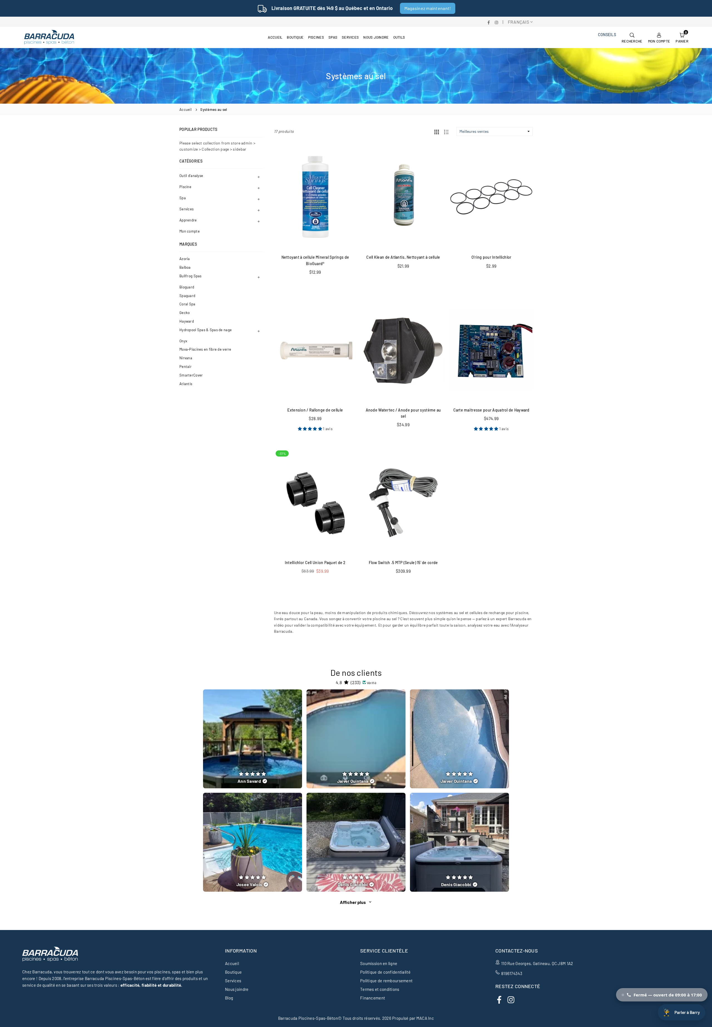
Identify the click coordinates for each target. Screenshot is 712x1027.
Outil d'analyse (191, 175)
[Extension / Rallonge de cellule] (315, 349)
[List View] (446, 131)
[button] (682, 37)
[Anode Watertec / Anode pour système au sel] (403, 349)
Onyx (183, 341)
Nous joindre (376, 37)
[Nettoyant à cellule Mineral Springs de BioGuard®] (315, 197)
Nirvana (185, 358)
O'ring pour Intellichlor (491, 257)
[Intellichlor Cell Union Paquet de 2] (315, 502)
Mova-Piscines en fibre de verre (205, 349)
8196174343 (511, 973)
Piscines (316, 37)
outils (399, 37)
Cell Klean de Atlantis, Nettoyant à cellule (403, 257)
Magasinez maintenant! (427, 8)
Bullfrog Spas (190, 276)
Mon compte (189, 231)
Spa (182, 198)
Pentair (185, 366)
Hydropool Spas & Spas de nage (205, 330)
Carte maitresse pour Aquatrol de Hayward (491, 410)
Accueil (275, 37)
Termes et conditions (379, 989)
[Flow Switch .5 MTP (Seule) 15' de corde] (403, 502)
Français (518, 21)
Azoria (184, 258)
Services (350, 37)
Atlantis (185, 384)
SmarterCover (191, 375)
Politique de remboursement (386, 980)
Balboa (185, 267)
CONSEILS (607, 34)
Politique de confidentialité (385, 971)
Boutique (295, 37)
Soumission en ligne (378, 963)
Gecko (184, 312)
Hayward (186, 321)
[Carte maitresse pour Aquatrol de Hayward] (491, 349)
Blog (229, 997)
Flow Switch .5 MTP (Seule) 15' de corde (403, 562)
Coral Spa (187, 304)
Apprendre (188, 220)
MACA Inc (425, 1018)
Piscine (185, 187)
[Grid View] (436, 131)
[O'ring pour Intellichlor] (491, 197)
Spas (332, 37)
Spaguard (187, 295)
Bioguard (186, 287)
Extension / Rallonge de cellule (315, 410)
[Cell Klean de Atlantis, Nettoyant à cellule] (403, 197)
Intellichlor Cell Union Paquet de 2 (315, 562)
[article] (252, 738)
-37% (282, 453)
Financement (372, 997)
